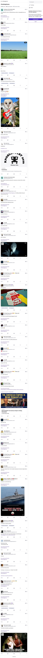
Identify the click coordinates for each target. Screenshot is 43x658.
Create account (35, 19)
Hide (25, 42)
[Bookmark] (20, 19)
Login (36, 21)
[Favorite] (14, 19)
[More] (26, 19)
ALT (25, 57)
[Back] (1, 1)
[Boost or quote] (7, 19)
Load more (14, 656)
